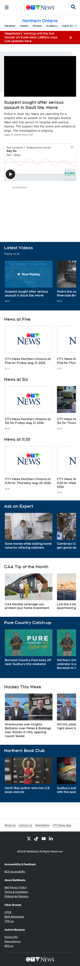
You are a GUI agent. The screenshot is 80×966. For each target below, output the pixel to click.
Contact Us (25, 825)
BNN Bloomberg (14, 916)
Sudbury (51, 25)
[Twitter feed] (29, 838)
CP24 (7, 912)
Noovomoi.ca (12, 941)
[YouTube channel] (43, 838)
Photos (37, 25)
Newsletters (42, 825)
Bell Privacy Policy (15, 887)
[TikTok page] (36, 838)
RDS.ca (8, 945)
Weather (10, 25)
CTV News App (62, 825)
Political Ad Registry (16, 896)
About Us (10, 825)
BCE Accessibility (14, 871)
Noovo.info (11, 936)
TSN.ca (9, 921)
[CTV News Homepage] (40, 7)
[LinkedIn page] (51, 838)
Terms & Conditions (16, 891)
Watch (24, 25)
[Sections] (6, 7)
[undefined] (28, 281)
